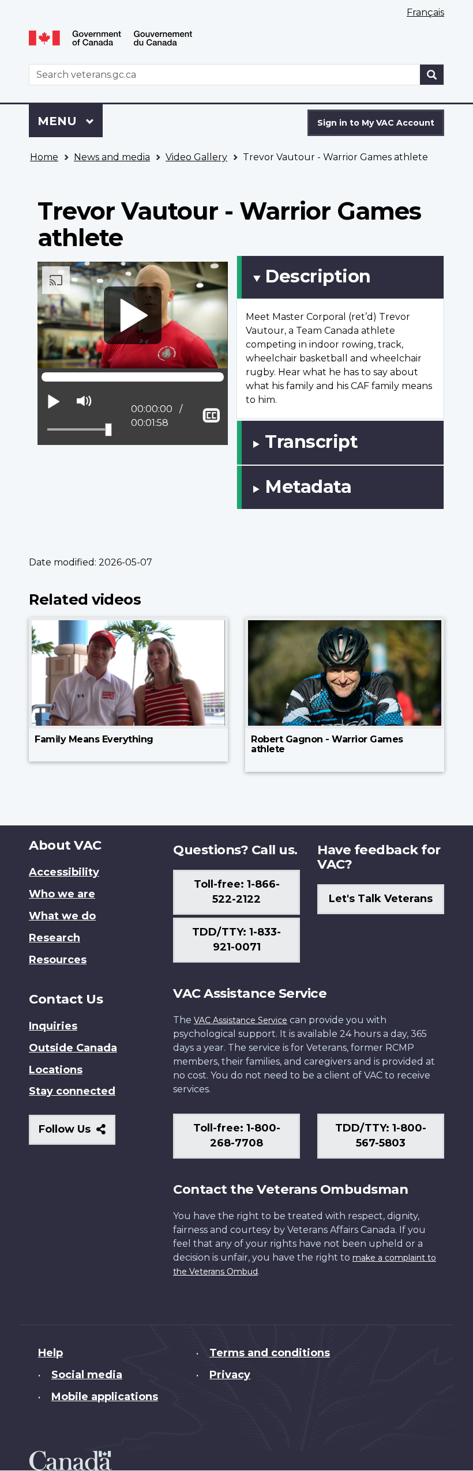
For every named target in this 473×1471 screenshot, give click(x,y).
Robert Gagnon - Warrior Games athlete (327, 744)
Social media (86, 1374)
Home (44, 157)
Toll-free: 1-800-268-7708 (236, 1135)
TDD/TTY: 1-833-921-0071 (236, 939)
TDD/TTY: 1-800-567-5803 (380, 1135)
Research (54, 937)
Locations (55, 1069)
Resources (58, 959)
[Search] (432, 74)
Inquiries (53, 1026)
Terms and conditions (269, 1352)
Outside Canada (73, 1048)
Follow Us (77, 1133)
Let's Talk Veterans (381, 898)
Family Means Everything (94, 739)
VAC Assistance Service (240, 1020)
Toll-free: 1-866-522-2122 (237, 892)
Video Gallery (196, 157)
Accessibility (64, 872)
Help (50, 1352)
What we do (62, 916)
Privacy (229, 1374)
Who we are (62, 894)
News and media (112, 157)
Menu (58, 121)
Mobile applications (104, 1396)
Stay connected (72, 1091)
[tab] (340, 277)
